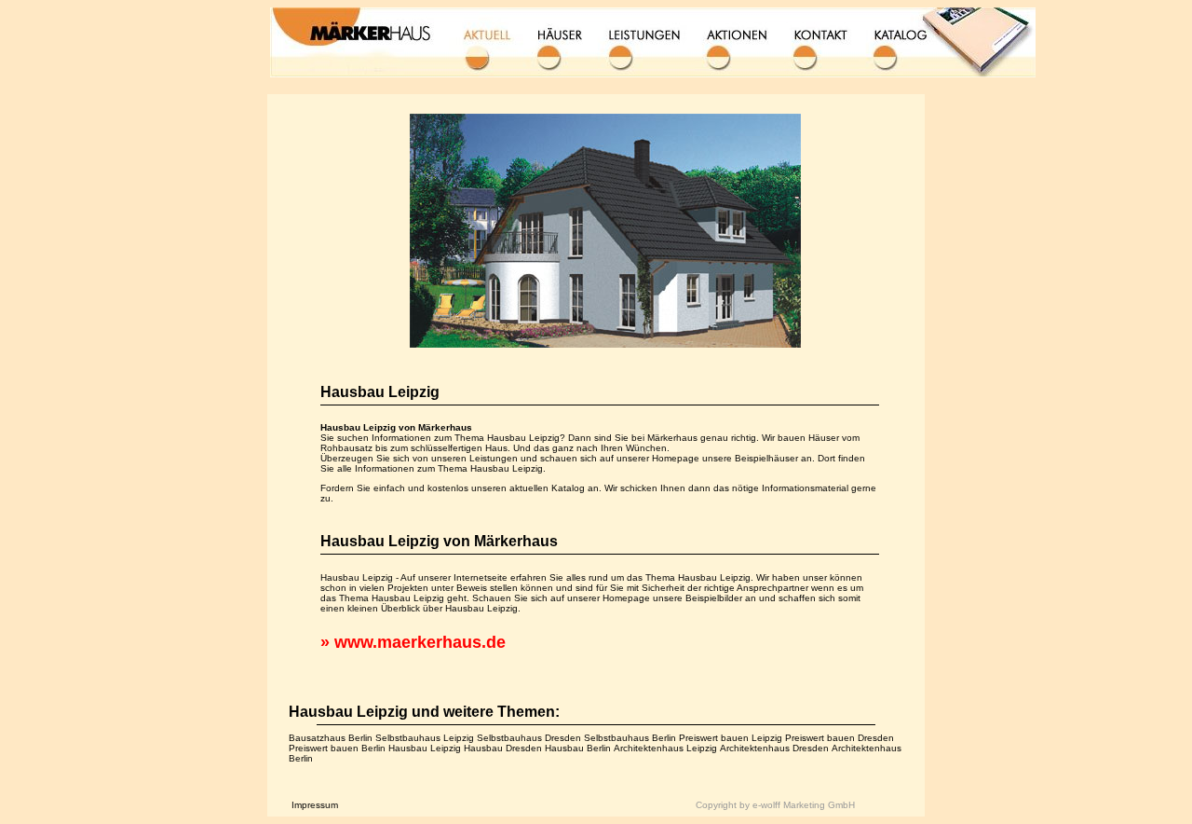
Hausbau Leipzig (380, 392)
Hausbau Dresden (503, 748)
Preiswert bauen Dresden (839, 738)
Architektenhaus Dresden (774, 748)
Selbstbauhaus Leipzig (424, 738)
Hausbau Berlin (578, 748)
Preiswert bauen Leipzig (730, 738)
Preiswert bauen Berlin (337, 748)
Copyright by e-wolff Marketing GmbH (775, 805)
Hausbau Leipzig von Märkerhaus (439, 541)
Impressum (314, 805)
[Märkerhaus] (596, 344)
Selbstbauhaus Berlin (630, 738)
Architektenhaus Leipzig (665, 748)
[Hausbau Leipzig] (653, 39)
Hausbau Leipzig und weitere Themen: (424, 712)
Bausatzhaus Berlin (330, 738)
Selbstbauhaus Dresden (529, 738)
